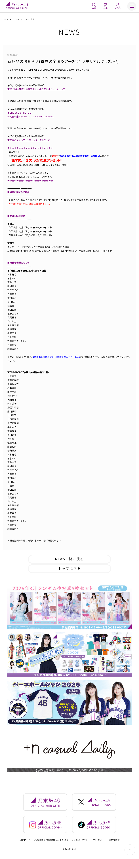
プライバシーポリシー (81, 840)
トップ (5, 19)
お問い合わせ (114, 840)
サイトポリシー (99, 840)
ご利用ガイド (24, 840)
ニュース (16, 19)
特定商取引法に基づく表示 (57, 840)
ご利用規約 (38, 840)
